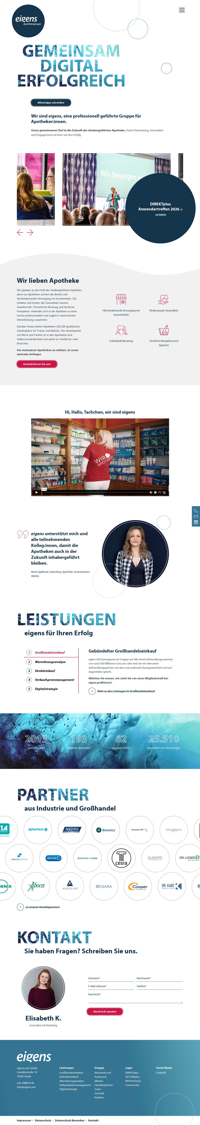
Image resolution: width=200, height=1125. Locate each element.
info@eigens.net (26, 1087)
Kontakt (93, 1120)
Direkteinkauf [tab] (41, 671)
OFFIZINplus (132, 1076)
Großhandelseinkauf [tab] (46, 652)
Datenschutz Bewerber (69, 1120)
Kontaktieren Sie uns (37, 364)
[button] (20, 231)
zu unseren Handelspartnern (43, 907)
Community (132, 1085)
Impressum (24, 1120)
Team (98, 1089)
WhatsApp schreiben (51, 102)
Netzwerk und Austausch (103, 1074)
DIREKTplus (131, 1072)
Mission (99, 1081)
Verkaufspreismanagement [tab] (51, 680)
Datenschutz (43, 1120)
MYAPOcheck (133, 1081)
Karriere (99, 1097)
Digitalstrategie (68, 1089)
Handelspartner (104, 1085)
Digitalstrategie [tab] (43, 689)
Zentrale (99, 1093)
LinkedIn (161, 1072)
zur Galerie (160, 214)
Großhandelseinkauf (71, 1072)
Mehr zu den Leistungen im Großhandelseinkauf (126, 691)
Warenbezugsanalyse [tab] (47, 662)
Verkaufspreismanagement (75, 1085)
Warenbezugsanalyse (71, 1081)
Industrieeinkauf (68, 1076)
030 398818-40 (25, 1083)
